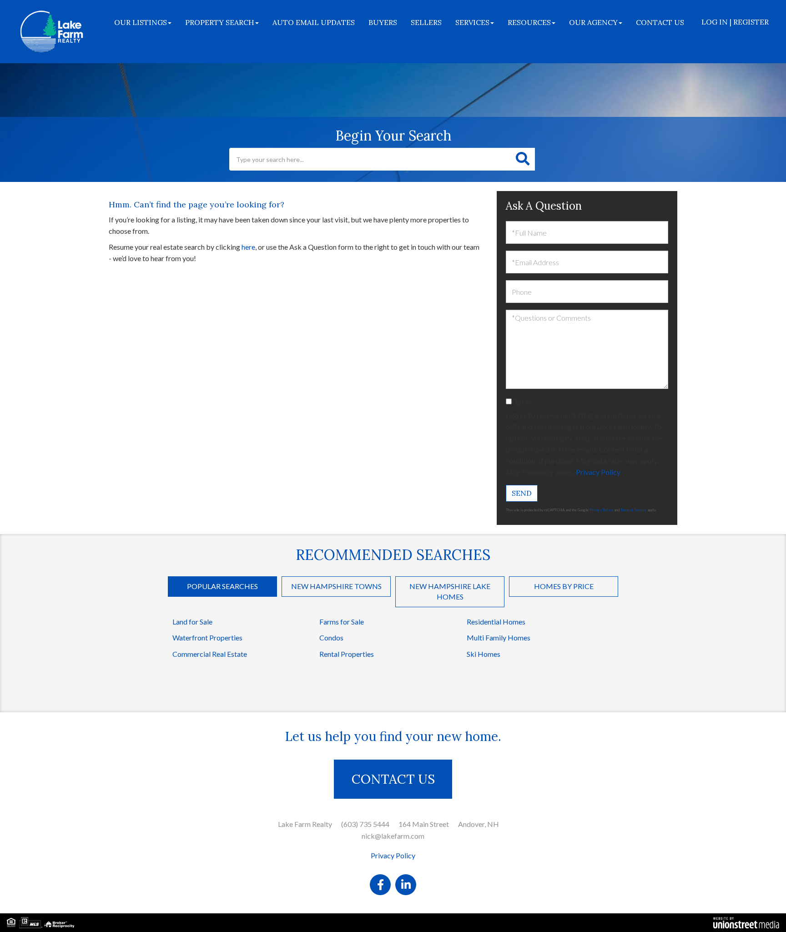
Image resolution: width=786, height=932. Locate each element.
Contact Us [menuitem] (660, 22)
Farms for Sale (341, 621)
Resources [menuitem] (529, 22)
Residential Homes (496, 621)
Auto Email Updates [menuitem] (313, 22)
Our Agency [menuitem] (593, 22)
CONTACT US (393, 779)
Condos (331, 637)
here (248, 246)
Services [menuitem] (472, 22)
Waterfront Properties (207, 637)
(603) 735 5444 (365, 824)
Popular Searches (222, 586)
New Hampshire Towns (336, 586)
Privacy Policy (598, 472)
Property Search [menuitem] (219, 22)
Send (522, 493)
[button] (522, 159)
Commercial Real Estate (209, 654)
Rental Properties (346, 654)
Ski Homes (483, 654)
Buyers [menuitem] (382, 22)
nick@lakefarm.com (393, 835)
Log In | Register (735, 21)
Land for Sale (192, 621)
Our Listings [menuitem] (140, 22)
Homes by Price (564, 586)
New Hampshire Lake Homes (449, 591)
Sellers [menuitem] (426, 22)
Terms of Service (633, 510)
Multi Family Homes (498, 637)
